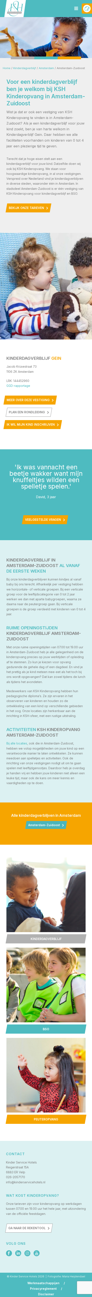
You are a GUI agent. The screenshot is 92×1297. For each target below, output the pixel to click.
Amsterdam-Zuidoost (44, 825)
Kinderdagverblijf (24, 68)
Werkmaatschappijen (43, 1283)
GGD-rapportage (18, 385)
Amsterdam (46, 68)
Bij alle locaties (16, 743)
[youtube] (37, 1253)
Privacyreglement (43, 1288)
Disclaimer (46, 1294)
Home (6, 68)
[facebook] (9, 1253)
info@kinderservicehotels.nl (25, 1182)
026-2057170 (15, 1177)
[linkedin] (18, 1253)
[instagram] (27, 1253)
